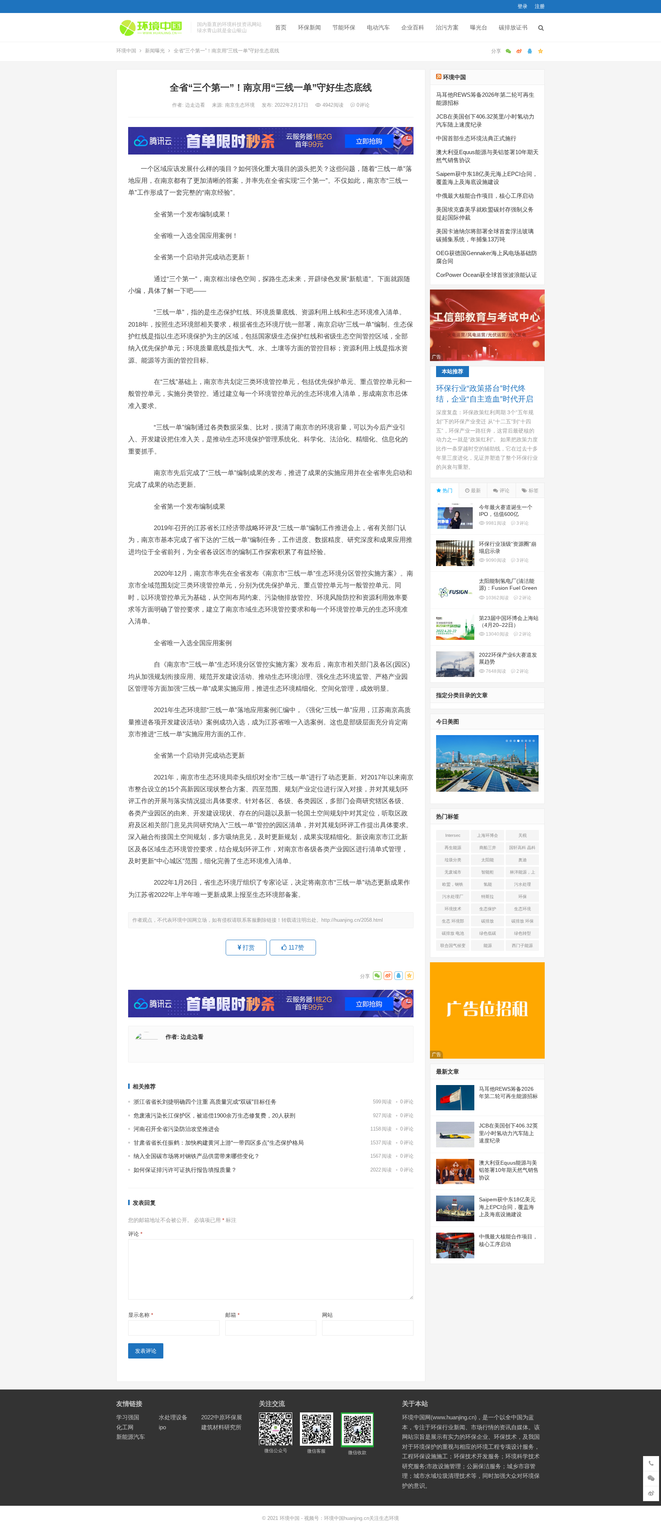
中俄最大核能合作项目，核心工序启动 (485, 195)
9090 (495, 560)
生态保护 (487, 908)
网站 (327, 1315)
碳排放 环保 (522, 921)
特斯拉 (487, 896)
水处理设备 (173, 1417)
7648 (495, 671)
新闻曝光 (155, 51)
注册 (540, 6)
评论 (135, 1234)
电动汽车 (378, 27)
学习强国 (127, 1417)
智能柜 (487, 872)
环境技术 (452, 908)
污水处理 (522, 884)
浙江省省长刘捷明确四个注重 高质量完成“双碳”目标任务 (205, 1101)
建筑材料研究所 (221, 1427)
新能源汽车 (130, 1436)
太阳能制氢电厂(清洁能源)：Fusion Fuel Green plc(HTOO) (508, 588)
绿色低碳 (487, 933)
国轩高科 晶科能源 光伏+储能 (522, 849)
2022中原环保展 (221, 1417)
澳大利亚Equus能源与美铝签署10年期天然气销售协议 (509, 1170)
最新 (475, 490)
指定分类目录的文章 (462, 695)
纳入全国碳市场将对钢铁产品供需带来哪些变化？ (197, 1156)
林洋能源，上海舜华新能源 (522, 873)
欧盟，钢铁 (452, 884)
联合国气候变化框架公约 (453, 947)
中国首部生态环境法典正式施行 (476, 138)
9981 (495, 523)
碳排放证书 (513, 27)
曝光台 (478, 27)
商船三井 (487, 847)
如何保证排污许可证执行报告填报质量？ (185, 1170)
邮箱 (232, 1315)
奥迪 (522, 859)
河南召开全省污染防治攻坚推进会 (177, 1129)
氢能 (488, 884)
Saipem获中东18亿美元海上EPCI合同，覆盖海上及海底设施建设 (507, 1206)
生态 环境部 (453, 921)
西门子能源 (522, 945)
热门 (447, 490)
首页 (281, 27)
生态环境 (522, 908)
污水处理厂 (452, 896)
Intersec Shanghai (452, 837)
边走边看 (196, 105)
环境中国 (126, 51)
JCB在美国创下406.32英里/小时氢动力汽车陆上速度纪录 (508, 1133)
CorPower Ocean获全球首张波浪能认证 (486, 275)
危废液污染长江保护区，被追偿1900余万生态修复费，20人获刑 (214, 1115)
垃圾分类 (452, 859)
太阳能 (487, 859)
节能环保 (343, 27)
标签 (533, 490)
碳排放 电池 (453, 933)
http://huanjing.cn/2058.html (352, 920)
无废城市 (452, 872)
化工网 (125, 1427)
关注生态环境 (384, 1518)
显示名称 (140, 1315)
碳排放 (487, 921)
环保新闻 (309, 27)
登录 (522, 6)
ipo (162, 1427)
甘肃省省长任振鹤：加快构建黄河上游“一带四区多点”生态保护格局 (219, 1142)
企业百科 (412, 27)
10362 (497, 597)
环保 (522, 896)
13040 (497, 634)
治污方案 (447, 27)
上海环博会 (487, 835)
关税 (522, 835)
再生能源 (452, 847)
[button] (506, 740)
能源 (488, 945)
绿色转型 (522, 933)
